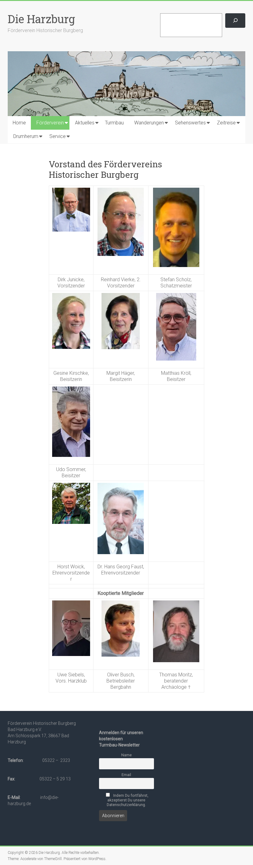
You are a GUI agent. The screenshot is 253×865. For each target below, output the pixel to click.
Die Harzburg (41, 18)
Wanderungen (149, 123)
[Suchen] (235, 20)
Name (126, 755)
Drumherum (25, 136)
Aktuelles (84, 123)
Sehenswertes (190, 123)
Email (126, 774)
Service (57, 136)
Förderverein (50, 123)
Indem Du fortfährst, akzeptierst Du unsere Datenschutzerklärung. (127, 800)
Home (19, 123)
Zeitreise (226, 123)
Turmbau (114, 123)
